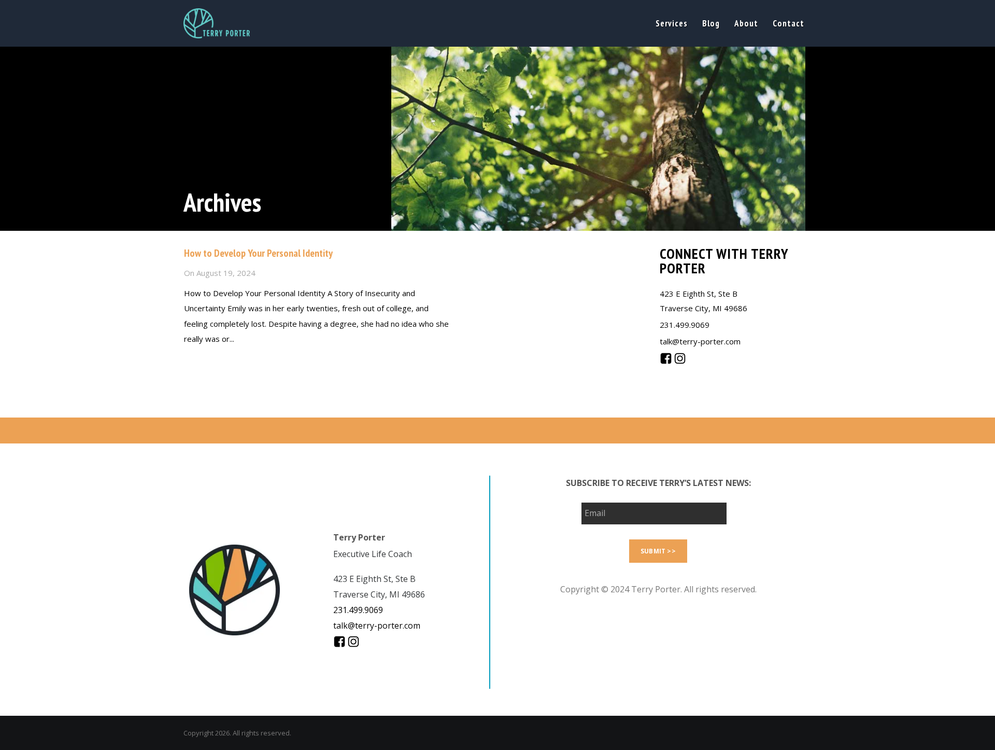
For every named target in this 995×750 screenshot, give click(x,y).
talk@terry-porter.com (700, 341)
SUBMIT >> (658, 551)
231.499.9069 (684, 325)
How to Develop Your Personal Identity (258, 253)
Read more (202, 362)
